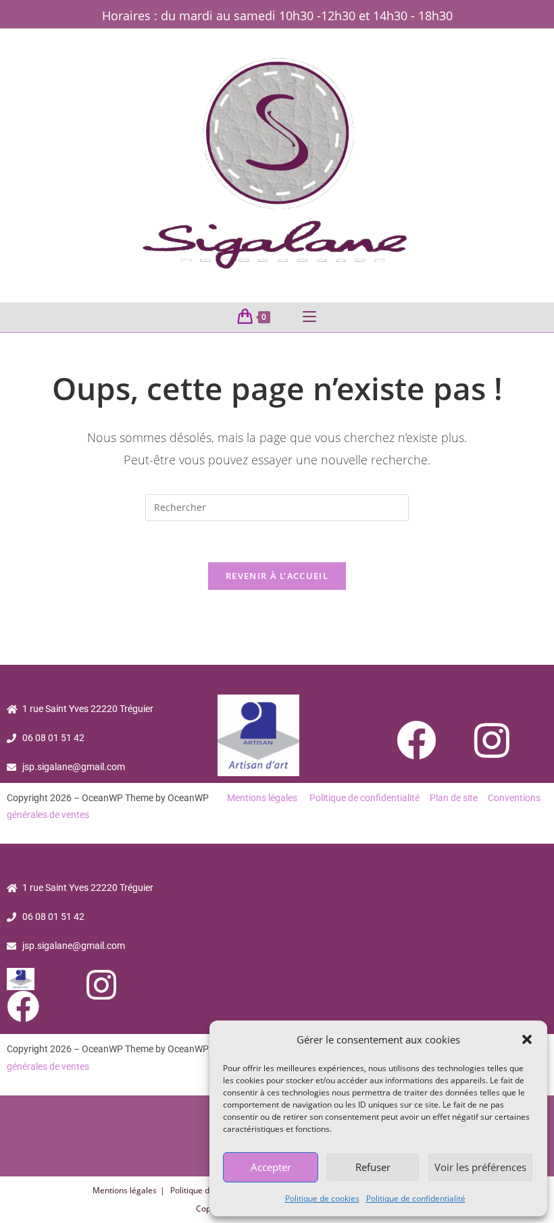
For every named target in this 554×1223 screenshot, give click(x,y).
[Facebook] (417, 740)
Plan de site (454, 797)
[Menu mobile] (309, 317)
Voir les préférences (480, 1167)
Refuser (373, 1167)
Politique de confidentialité (415, 1198)
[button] (527, 1039)
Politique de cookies (322, 1198)
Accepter (271, 1167)
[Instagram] (492, 740)
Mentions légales (262, 797)
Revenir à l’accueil (277, 576)
